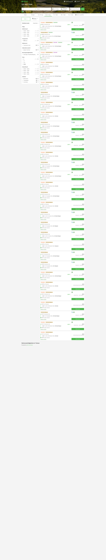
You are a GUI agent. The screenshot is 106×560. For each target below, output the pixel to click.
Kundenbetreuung (69, 1)
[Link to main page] (25, 1)
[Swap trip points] (35, 9)
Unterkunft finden (28, 11)
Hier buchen (78, 29)
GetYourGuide (30, 345)
